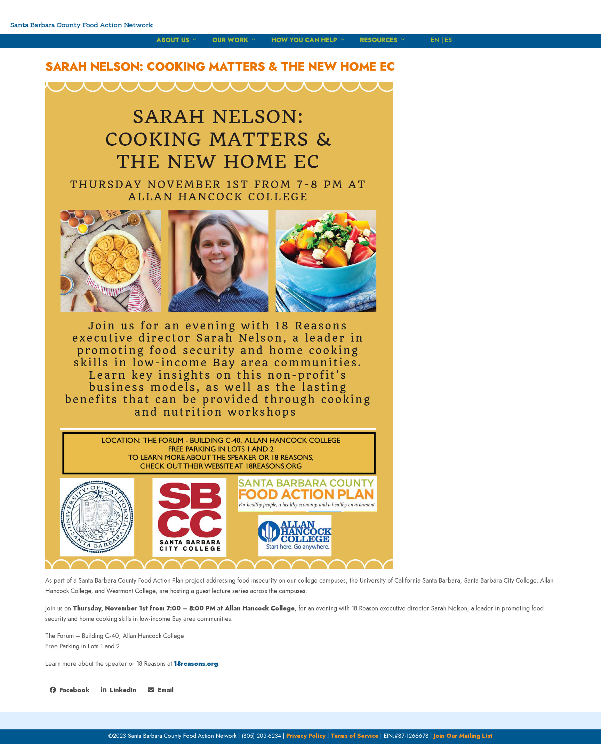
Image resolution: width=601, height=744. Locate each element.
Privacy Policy (306, 735)
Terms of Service (354, 735)
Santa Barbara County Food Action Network (81, 25)
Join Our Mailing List (463, 735)
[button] (70, 690)
